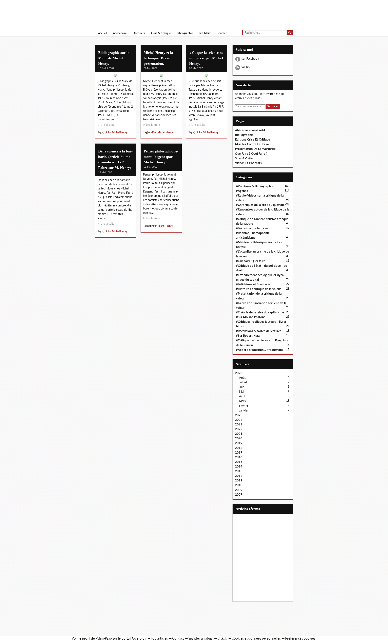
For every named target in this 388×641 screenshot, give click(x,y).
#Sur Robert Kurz (248, 335)
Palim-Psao (104, 638)
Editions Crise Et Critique (252, 139)
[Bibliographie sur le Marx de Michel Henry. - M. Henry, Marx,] (116, 76)
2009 (238, 490)
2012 (238, 475)
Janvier (243, 410)
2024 (238, 419)
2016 (238, 457)
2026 (238, 373)
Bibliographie (185, 33)
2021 (238, 433)
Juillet (243, 382)
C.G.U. (222, 638)
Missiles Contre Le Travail (252, 144)
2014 (238, 466)
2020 (238, 438)
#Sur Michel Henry (117, 132)
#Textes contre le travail (252, 228)
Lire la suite (107, 125)
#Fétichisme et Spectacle (253, 284)
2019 (238, 443)
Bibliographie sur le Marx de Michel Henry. (113, 58)
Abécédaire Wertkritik (250, 130)
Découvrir (139, 33)
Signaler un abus (200, 638)
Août (242, 377)
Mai (241, 391)
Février (243, 405)
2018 (238, 448)
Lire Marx (205, 33)
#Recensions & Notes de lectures (258, 331)
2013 (238, 471)
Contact (222, 33)
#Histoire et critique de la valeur (258, 289)
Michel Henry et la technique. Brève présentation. (158, 58)
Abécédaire (120, 33)
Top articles (159, 638)
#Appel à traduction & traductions (259, 349)
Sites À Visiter (244, 158)
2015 (238, 461)
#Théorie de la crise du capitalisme (260, 312)
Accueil (102, 33)
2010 (238, 485)
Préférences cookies (300, 638)
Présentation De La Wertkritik (255, 148)
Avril (242, 396)
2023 (238, 424)
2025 (238, 415)
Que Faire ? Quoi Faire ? (251, 153)
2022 (238, 429)
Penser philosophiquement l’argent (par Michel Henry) (161, 156)
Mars (242, 401)
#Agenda (242, 191)
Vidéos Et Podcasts (248, 163)
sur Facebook (250, 58)
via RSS (246, 67)
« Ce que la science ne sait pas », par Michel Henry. (206, 58)
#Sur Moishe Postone (250, 317)
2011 (238, 480)
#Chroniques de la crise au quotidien (261, 204)
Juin (241, 387)
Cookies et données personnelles (256, 638)
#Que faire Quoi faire (250, 261)
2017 (238, 452)
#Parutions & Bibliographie (254, 186)
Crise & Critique (161, 33)
